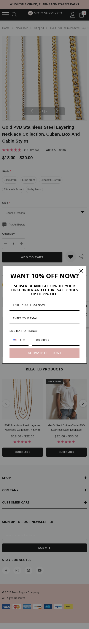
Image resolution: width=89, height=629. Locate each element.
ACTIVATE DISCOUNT (44, 353)
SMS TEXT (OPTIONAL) (24, 331)
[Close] (81, 271)
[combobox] (19, 340)
